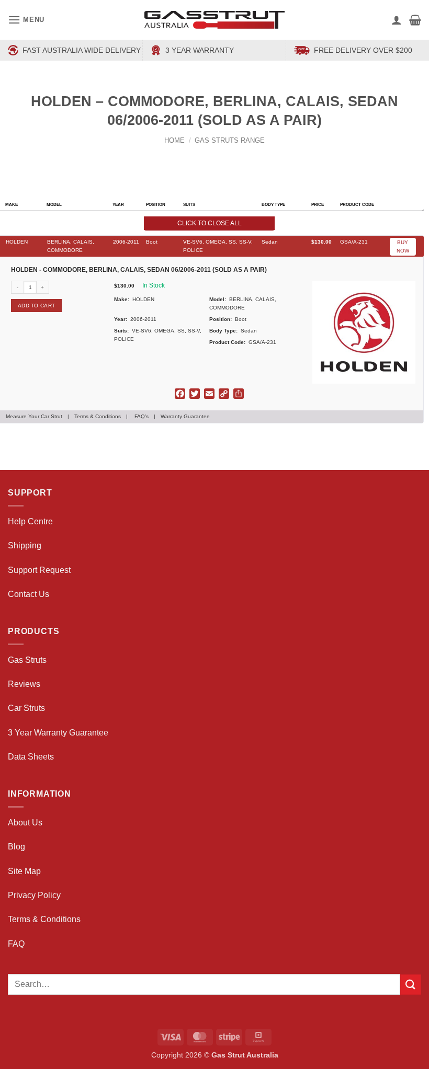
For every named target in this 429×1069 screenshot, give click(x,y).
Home (174, 140)
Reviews (24, 684)
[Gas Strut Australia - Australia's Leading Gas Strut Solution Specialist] (215, 20)
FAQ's (141, 416)
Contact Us (28, 594)
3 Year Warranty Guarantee (58, 732)
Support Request (39, 570)
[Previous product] (225, 158)
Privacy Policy (34, 895)
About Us (25, 822)
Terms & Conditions (97, 416)
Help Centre (30, 521)
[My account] (396, 19)
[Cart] (415, 19)
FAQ (16, 943)
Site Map (24, 871)
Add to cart (36, 305)
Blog (16, 846)
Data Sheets (31, 756)
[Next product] (205, 158)
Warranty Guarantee (185, 416)
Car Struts (26, 708)
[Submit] (410, 984)
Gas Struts (27, 660)
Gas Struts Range (230, 140)
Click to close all (209, 223)
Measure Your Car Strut (34, 416)
